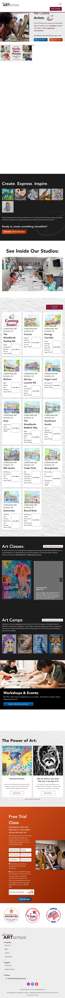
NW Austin (9, 468)
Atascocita (9, 510)
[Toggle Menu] (60, 4)
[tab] (27, 602)
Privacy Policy (30, 995)
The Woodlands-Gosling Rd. (9, 338)
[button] (18, 704)
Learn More (15, 349)
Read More (17, 793)
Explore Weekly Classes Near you (53, 546)
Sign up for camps (56, 39)
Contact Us (8, 965)
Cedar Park (30, 468)
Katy (5, 420)
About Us (7, 945)
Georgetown (51, 468)
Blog (6, 949)
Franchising (8, 957)
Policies (36, 995)
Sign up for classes (40, 39)
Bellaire (7, 379)
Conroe (28, 334)
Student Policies (10, 969)
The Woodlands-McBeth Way (30, 424)
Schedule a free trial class (14, 232)
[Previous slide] (4, 580)
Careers (7, 953)
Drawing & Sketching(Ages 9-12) (12, 586)
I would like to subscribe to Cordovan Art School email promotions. (18, 866)
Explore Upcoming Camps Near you (52, 620)
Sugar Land (50, 379)
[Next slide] (61, 580)
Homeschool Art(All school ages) (42, 588)
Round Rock (30, 510)
